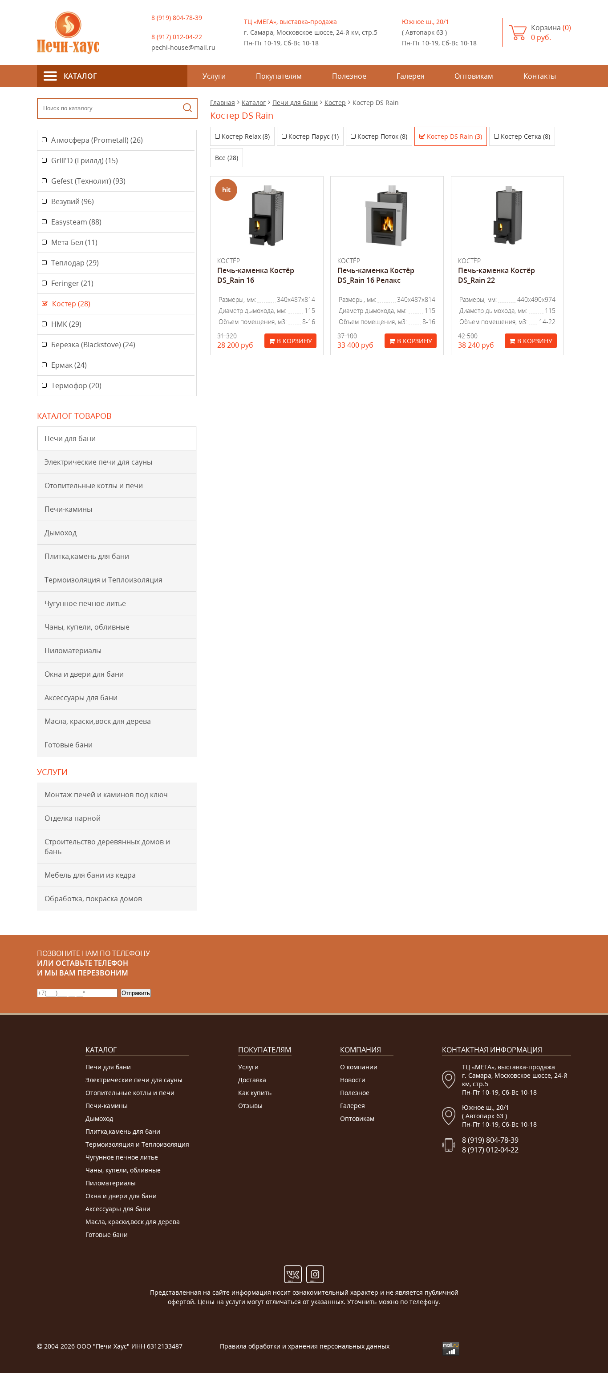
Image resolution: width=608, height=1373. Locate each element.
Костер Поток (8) (382, 136)
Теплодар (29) (75, 263)
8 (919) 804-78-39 (176, 17)
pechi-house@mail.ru (183, 47)
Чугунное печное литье (85, 603)
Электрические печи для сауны (98, 462)
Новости (352, 1080)
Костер (335, 102)
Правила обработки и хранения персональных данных (304, 1346)
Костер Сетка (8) (525, 136)
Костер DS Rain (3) (454, 136)
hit (226, 189)
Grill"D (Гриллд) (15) (84, 160)
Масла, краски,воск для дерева (98, 721)
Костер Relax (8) (246, 136)
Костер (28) (71, 304)
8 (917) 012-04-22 (176, 36)
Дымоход (61, 533)
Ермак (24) (69, 365)
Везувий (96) (72, 201)
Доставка (252, 1080)
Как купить (255, 1092)
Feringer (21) (72, 283)
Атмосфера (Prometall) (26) (97, 140)
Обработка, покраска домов (93, 898)
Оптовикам (357, 1118)
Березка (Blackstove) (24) (93, 344)
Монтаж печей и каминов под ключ (106, 794)
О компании (358, 1067)
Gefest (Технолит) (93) (88, 181)
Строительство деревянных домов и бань (107, 846)
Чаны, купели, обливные (87, 627)
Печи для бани (70, 438)
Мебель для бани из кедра (90, 875)
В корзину (294, 341)
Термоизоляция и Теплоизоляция (103, 580)
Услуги (248, 1067)
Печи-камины (68, 509)
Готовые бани (69, 745)
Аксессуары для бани (81, 698)
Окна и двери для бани (84, 674)
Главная (222, 102)
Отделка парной (73, 818)
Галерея (352, 1105)
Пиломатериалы (73, 650)
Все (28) (226, 157)
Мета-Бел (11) (74, 242)
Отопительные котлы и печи (94, 485)
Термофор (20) (76, 385)
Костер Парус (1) (313, 136)
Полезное (354, 1092)
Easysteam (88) (76, 222)
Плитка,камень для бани (87, 556)
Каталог (254, 102)
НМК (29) (66, 324)
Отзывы (250, 1105)
